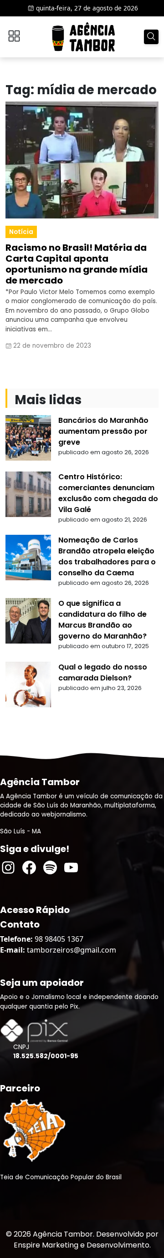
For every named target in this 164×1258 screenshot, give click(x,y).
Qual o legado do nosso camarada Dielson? (102, 672)
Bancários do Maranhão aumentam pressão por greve (103, 431)
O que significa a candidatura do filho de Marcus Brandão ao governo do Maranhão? (102, 619)
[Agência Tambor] (83, 37)
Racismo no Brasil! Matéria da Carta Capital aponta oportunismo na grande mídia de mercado (76, 264)
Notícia (21, 232)
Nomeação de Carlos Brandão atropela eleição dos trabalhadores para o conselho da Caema (107, 556)
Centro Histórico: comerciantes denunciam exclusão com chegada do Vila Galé (108, 493)
